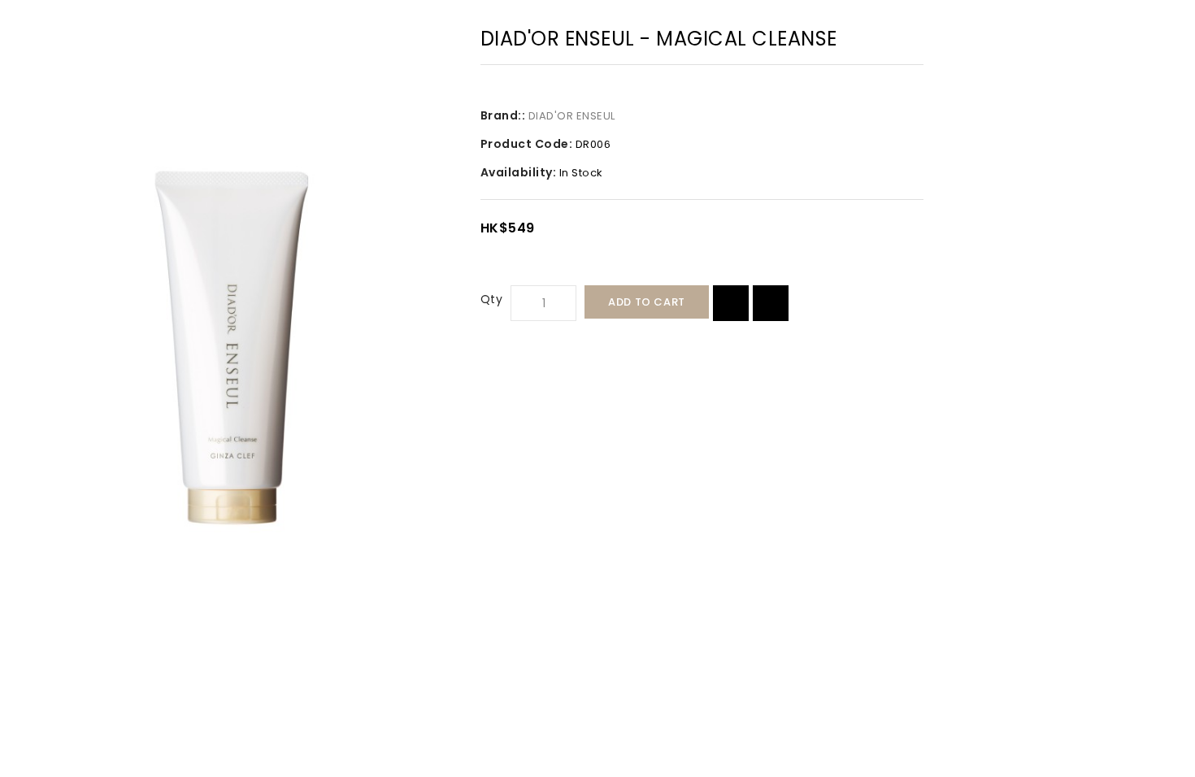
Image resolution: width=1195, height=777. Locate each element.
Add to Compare (771, 303)
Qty (491, 299)
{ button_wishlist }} (731, 303)
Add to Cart (646, 302)
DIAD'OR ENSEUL (571, 116)
